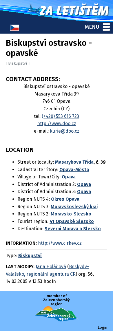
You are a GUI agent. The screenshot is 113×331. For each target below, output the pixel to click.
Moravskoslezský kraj (74, 206)
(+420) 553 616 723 (60, 116)
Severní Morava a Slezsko (73, 228)
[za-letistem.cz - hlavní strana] (56, 11)
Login (102, 327)
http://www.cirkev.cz (60, 243)
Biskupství (30, 255)
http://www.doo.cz (56, 123)
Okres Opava (65, 199)
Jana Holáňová (51, 266)
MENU (92, 26)
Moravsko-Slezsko (71, 214)
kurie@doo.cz (64, 131)
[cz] (14, 29)
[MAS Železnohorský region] (57, 320)
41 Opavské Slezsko (72, 221)
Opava (69, 177)
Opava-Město (74, 169)
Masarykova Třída (74, 162)
